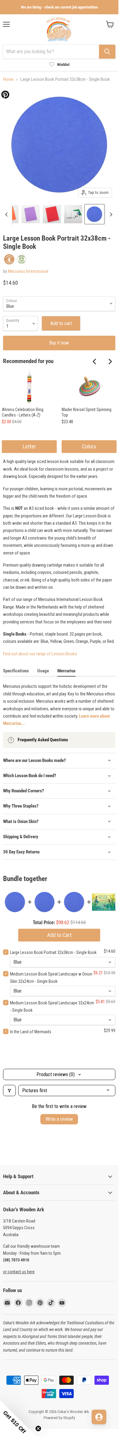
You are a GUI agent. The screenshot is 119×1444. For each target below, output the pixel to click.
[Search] (107, 52)
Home (8, 79)
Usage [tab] (43, 671)
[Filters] (9, 1090)
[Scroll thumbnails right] (110, 214)
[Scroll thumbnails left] (7, 214)
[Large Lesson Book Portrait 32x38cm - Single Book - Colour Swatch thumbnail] (94, 214)
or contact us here (19, 1271)
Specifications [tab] (16, 671)
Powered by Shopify (59, 1417)
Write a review (59, 1119)
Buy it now (59, 343)
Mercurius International (28, 271)
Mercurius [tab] (66, 671)
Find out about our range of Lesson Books (40, 654)
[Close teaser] (38, 1428)
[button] (18, 1418)
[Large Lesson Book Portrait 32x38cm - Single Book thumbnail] (30, 214)
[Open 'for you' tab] (99, 1417)
